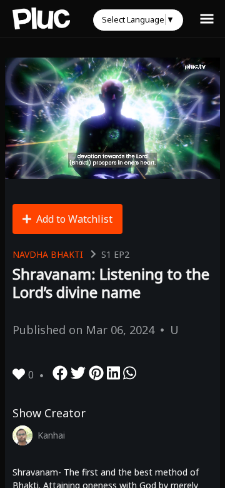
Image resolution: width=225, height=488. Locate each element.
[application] (112, 118)
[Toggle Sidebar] (207, 18)
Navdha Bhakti (47, 254)
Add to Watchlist (74, 219)
